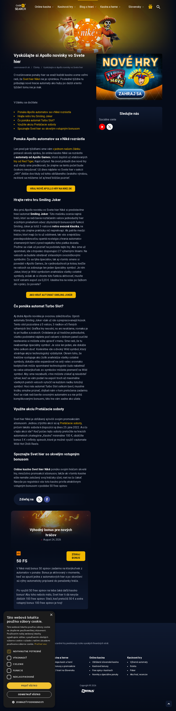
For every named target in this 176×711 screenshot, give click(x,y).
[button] (29, 702)
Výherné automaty (139, 662)
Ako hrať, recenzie (138, 674)
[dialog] (29, 659)
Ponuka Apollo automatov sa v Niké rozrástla (44, 112)
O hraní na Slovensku (64, 670)
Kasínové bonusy (100, 666)
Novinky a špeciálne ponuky (105, 674)
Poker (132, 670)
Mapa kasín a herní (63, 662)
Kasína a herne (109, 6)
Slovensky (135, 6)
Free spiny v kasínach (102, 670)
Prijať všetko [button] (29, 685)
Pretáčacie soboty (71, 423)
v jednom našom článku (66, 149)
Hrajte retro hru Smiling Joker (35, 116)
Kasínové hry (65, 6)
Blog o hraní (87, 6)
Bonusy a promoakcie (64, 666)
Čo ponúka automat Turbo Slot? (36, 120)
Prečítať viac (41, 644)
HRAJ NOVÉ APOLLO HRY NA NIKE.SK (51, 188)
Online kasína (43, 6)
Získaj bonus (76, 556)
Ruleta (133, 666)
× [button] (51, 615)
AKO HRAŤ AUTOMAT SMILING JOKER (51, 295)
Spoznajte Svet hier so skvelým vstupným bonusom (49, 128)
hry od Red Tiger (23, 161)
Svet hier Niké (31, 79)
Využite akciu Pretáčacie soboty (37, 124)
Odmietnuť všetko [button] (29, 694)
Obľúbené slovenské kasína (105, 662)
